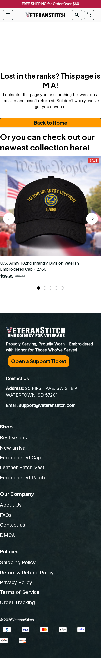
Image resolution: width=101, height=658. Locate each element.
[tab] (38, 288)
